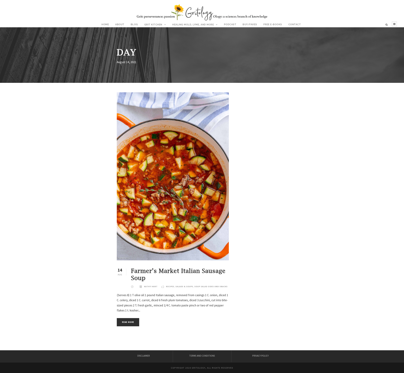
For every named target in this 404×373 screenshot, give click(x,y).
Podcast (230, 24)
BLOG (134, 24)
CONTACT (294, 24)
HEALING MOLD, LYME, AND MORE (193, 24)
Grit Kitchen (153, 24)
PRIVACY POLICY (260, 355)
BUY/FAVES (250, 24)
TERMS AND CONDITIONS (202, 355)
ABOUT (119, 24)
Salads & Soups (184, 286)
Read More (128, 322)
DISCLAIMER (143, 355)
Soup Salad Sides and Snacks (211, 286)
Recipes (170, 286)
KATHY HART (150, 286)
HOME (105, 24)
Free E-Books (272, 24)
